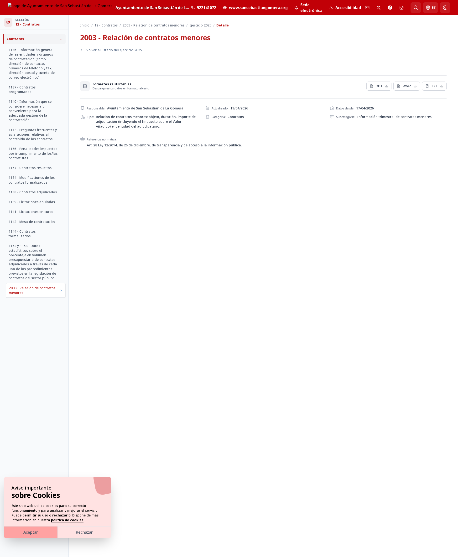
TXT (434, 86)
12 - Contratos (106, 25)
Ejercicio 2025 (200, 25)
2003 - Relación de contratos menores (153, 25)
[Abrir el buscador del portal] (416, 7)
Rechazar (84, 532)
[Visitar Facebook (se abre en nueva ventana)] (390, 7)
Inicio (84, 25)
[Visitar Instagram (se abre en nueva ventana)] (401, 7)
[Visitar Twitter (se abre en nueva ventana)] (378, 7)
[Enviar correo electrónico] (367, 7)
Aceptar (30, 532)
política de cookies (67, 520)
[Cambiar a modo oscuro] (445, 7)
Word (407, 86)
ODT (379, 86)
